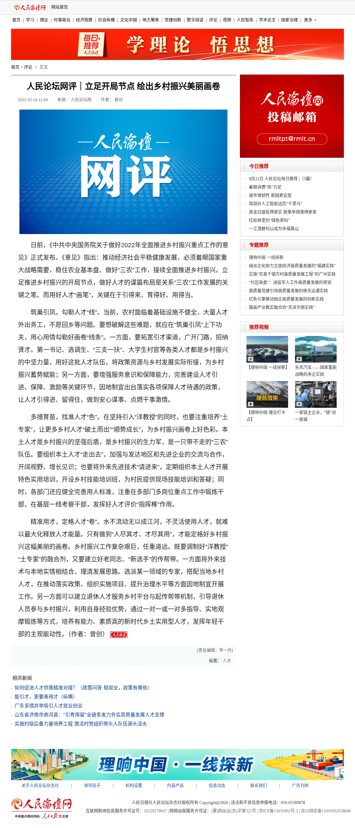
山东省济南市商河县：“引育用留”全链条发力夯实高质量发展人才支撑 (89, 714)
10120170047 (155, 811)
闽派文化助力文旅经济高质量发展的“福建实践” (292, 266)
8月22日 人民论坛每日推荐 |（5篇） (281, 178)
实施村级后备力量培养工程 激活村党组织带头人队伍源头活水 (81, 723)
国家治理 (289, 20)
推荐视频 (259, 327)
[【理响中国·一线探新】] (267, 338)
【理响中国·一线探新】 (267, 367)
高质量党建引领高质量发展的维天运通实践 (288, 290)
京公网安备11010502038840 (326, 811)
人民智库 (245, 20)
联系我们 (258, 785)
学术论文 (267, 20)
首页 (16, 20)
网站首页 (59, 7)
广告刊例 (300, 785)
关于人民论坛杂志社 (40, 785)
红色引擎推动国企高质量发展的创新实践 (286, 299)
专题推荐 (259, 245)
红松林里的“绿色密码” (269, 220)
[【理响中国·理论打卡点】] (267, 383)
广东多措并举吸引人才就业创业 (49, 705)
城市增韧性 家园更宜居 (270, 195)
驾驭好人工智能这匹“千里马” (275, 203)
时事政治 (62, 20)
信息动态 (217, 785)
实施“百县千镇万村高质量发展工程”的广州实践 (292, 274)
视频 (227, 20)
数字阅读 (195, 20)
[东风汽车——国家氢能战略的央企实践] (316, 338)
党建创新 (173, 20)
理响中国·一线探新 (266, 257)
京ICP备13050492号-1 (278, 811)
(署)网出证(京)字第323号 (233, 811)
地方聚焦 (150, 20)
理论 (44, 20)
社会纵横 (106, 20)
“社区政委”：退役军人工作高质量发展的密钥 (290, 282)
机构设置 (133, 785)
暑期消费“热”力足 (265, 187)
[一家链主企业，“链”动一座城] (316, 383)
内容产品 (175, 785)
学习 (30, 20)
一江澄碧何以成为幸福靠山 (274, 228)
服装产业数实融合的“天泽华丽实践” (282, 307)
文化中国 (128, 20)
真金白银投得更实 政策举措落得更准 (283, 212)
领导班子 (92, 785)
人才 (227, 660)
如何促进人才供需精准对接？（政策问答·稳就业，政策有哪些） (83, 687)
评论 (213, 20)
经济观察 (84, 20)
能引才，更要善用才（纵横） (46, 696)
